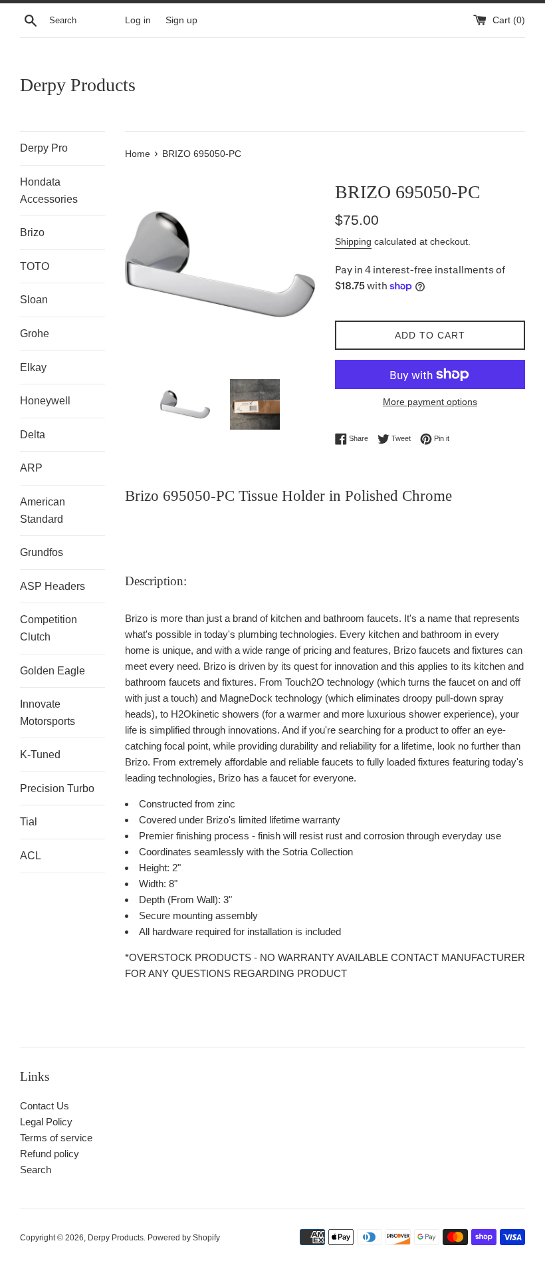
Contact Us (44, 1105)
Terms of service (56, 1137)
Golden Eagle (52, 670)
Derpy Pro (44, 148)
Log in (138, 20)
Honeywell (45, 400)
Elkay (33, 367)
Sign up (181, 20)
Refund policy (49, 1153)
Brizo (32, 232)
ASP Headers (52, 586)
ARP (31, 468)
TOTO (34, 266)
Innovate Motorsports (47, 712)
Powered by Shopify (184, 1237)
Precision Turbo (57, 788)
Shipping (353, 241)
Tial (28, 821)
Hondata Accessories (49, 190)
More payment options (430, 401)
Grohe (34, 333)
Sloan (34, 299)
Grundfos (41, 552)
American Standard (42, 510)
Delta (32, 434)
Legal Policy (46, 1121)
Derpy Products (78, 84)
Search (35, 1169)
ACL (30, 855)
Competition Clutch (48, 628)
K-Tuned (40, 754)
